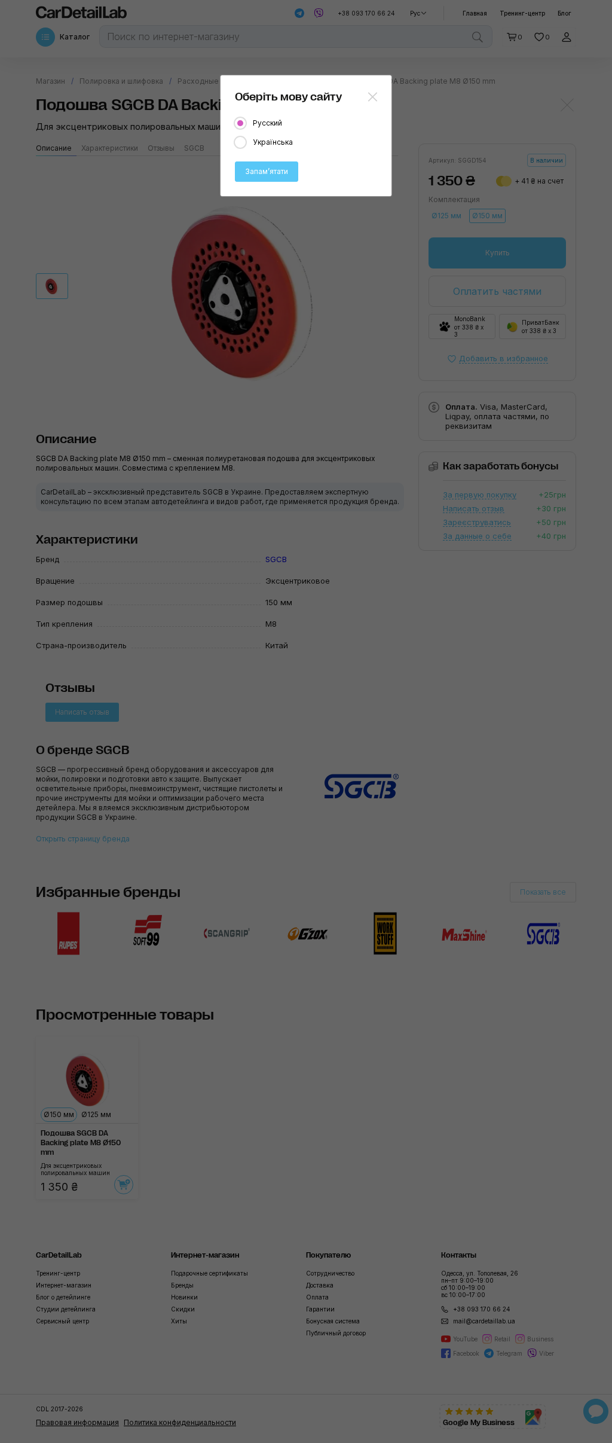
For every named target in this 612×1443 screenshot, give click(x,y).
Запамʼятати (266, 171)
